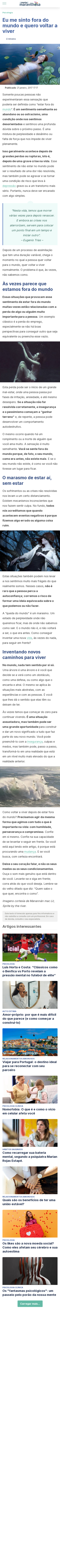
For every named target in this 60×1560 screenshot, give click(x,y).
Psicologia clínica (12, 1106)
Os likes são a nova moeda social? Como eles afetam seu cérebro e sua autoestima (30, 1247)
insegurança (35, 741)
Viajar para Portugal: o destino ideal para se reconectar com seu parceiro (29, 1066)
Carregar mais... (30, 1303)
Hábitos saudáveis (12, 1149)
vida (29, 638)
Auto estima (9, 1011)
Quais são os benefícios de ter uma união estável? (28, 1202)
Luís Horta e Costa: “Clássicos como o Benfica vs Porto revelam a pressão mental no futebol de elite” (30, 971)
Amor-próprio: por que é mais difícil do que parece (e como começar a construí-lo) (29, 1018)
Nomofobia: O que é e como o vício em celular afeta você (28, 1111)
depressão (9, 185)
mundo (6, 109)
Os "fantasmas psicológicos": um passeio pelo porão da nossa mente (29, 1293)
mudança (29, 851)
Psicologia (7, 12)
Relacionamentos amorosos (18, 1058)
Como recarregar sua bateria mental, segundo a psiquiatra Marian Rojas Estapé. (29, 1157)
